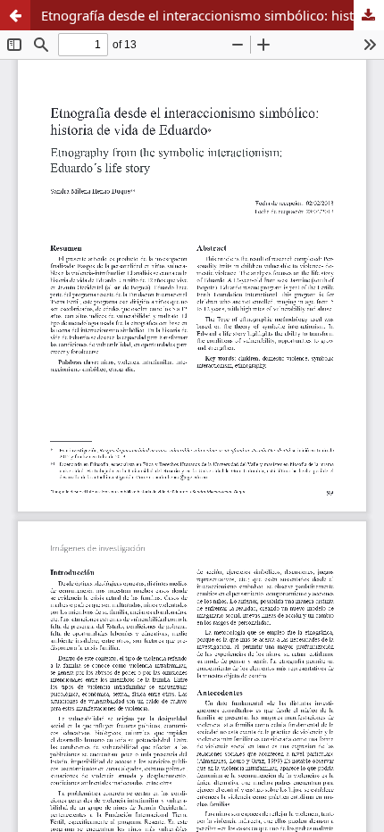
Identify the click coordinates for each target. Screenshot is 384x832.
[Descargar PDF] (369, 15)
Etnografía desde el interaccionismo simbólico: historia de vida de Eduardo (212, 15)
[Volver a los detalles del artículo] (15, 15)
